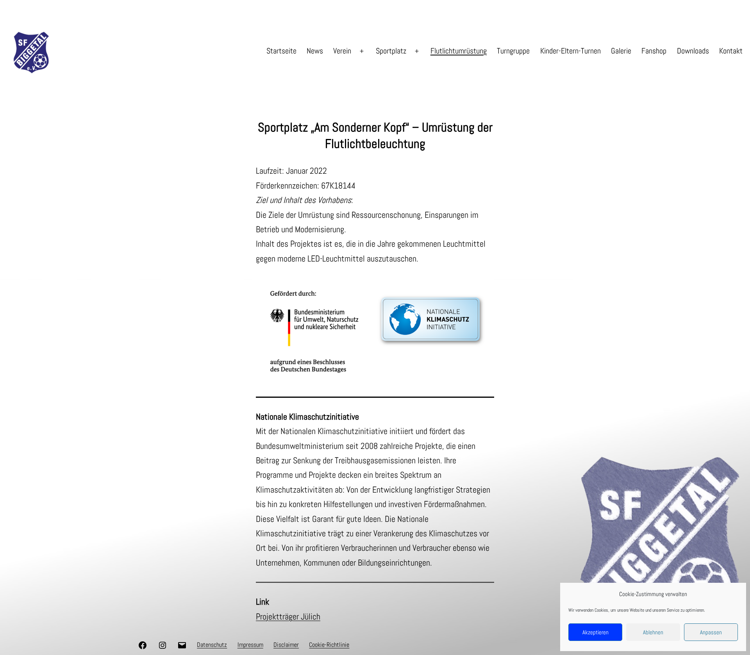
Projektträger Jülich (288, 616)
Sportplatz (391, 51)
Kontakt (731, 51)
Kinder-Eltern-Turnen (570, 51)
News (315, 51)
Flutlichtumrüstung (458, 51)
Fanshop (653, 51)
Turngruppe (513, 51)
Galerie (621, 51)
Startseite (281, 51)
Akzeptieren (595, 632)
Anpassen (711, 632)
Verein (342, 51)
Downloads (693, 51)
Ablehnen (653, 632)
